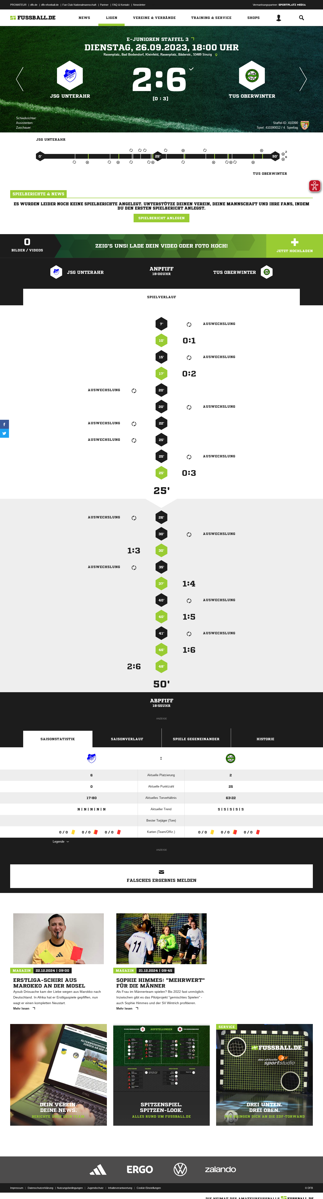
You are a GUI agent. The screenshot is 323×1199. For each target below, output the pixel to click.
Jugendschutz (95, 1187)
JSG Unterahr (70, 96)
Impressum (16, 1187)
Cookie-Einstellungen (149, 1187)
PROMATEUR (18, 4)
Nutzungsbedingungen (70, 1187)
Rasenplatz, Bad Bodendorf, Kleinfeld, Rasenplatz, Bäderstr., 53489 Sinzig (158, 54)
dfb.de (33, 4)
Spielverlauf (161, 297)
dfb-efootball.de (50, 4)
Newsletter (139, 4)
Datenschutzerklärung (40, 1187)
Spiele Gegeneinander (196, 739)
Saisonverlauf (127, 739)
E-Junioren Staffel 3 (158, 39)
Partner (104, 4)
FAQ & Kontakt (120, 4)
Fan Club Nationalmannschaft (79, 4)
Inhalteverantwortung (120, 1187)
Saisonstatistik (57, 739)
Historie (265, 739)
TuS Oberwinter (252, 96)
